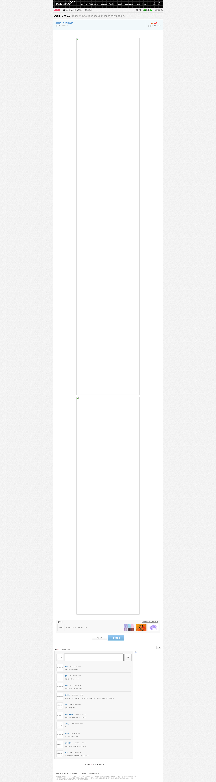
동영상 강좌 (88, 10)
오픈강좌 (65, 10)
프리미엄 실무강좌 (76, 10)
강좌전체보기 (154, 622)
